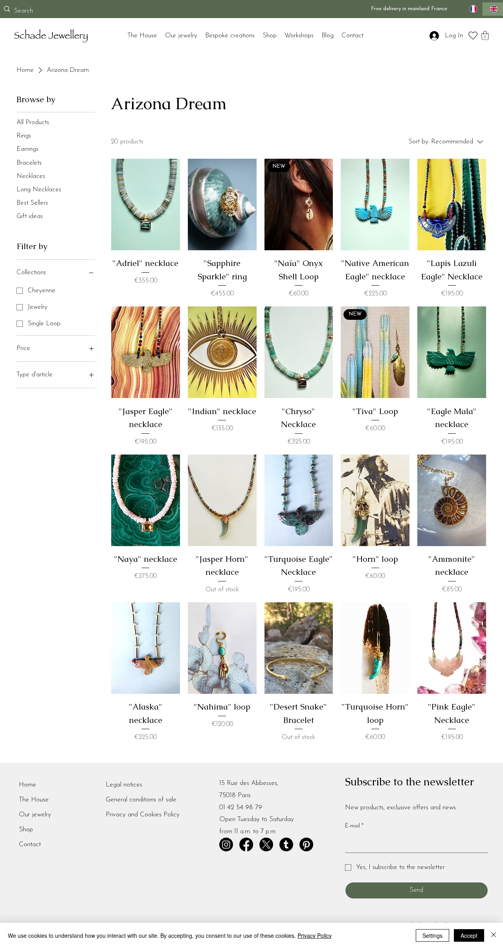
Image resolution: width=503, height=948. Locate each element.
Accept (469, 935)
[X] (266, 844)
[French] (473, 9)
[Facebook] (246, 844)
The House (34, 799)
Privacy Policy (314, 935)
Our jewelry (35, 814)
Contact (30, 844)
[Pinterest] (306, 844)
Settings (432, 935)
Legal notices (124, 784)
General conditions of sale (141, 799)
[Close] (493, 935)
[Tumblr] (286, 844)
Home (27, 784)
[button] (485, 35)
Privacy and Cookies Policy (143, 814)
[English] (493, 9)
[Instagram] (226, 844)
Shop (26, 829)
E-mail (354, 826)
